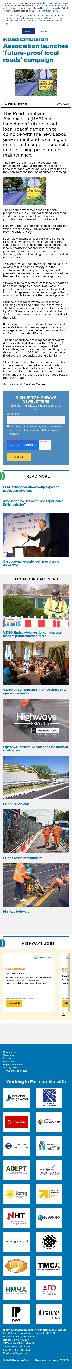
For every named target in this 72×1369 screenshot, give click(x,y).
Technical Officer (15, 969)
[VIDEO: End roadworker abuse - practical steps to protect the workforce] (36, 605)
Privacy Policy (50, 10)
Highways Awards (13, 1064)
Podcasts (8, 1058)
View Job (14, 1003)
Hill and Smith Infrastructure (22, 858)
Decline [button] (43, 30)
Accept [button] (28, 30)
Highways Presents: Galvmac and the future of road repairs (35, 749)
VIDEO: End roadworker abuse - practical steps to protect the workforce (32, 634)
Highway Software (16, 911)
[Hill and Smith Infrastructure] (36, 831)
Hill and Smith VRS (16, 804)
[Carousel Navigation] (61, 1015)
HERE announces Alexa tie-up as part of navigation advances (31, 489)
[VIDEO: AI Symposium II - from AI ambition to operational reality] (36, 663)
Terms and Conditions (15, 1071)
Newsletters (10, 1055)
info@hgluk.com (19, 1353)
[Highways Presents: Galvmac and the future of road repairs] (36, 720)
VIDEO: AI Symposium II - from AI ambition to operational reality (35, 692)
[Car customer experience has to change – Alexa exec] (36, 535)
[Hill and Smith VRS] (36, 777)
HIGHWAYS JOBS (38, 943)
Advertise (8, 1061)
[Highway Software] (36, 885)
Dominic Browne (17, 104)
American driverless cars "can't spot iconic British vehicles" (33, 503)
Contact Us (9, 1052)
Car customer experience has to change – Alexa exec (32, 563)
